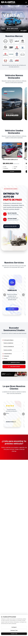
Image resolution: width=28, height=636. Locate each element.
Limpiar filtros (15, 362)
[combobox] (13, 343)
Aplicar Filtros (15, 366)
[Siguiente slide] (26, 19)
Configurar (14, 627)
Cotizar (12, 171)
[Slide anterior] (1, 19)
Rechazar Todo (14, 630)
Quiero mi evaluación (10, 226)
